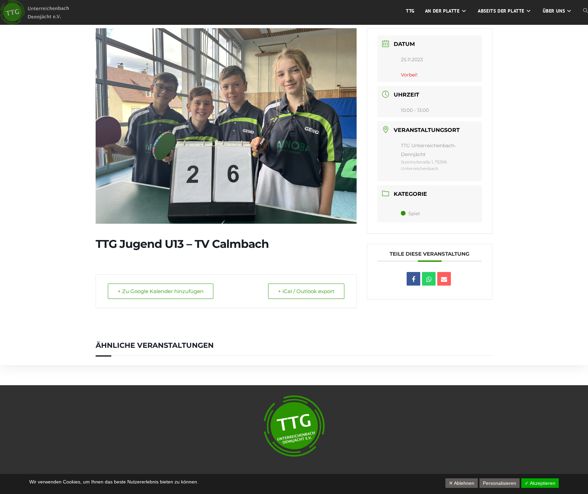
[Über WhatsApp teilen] (429, 279)
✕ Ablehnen (461, 483)
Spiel (414, 213)
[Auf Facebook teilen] (413, 279)
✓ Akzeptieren (540, 483)
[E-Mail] (444, 279)
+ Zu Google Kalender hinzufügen (160, 291)
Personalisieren (499, 483)
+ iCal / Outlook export (306, 291)
